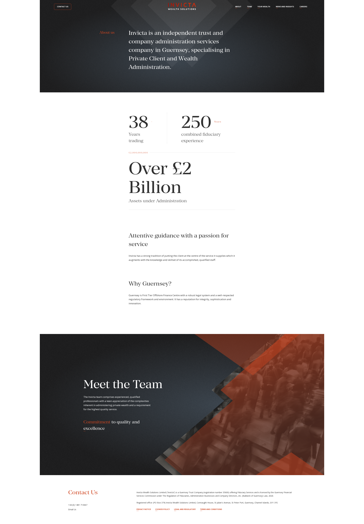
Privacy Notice (143, 509)
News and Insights (285, 6)
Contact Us (62, 6)
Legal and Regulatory (185, 509)
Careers (303, 6)
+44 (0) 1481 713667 (77, 505)
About (238, 6)
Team (249, 6)
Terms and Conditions (211, 509)
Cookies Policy (162, 509)
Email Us (72, 509)
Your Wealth (264, 6)
